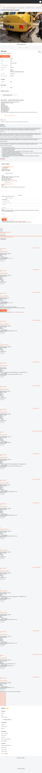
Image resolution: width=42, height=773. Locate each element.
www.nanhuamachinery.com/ (7, 183)
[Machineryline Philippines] (7, 2)
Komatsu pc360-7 (3, 658)
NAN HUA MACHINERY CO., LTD (8, 166)
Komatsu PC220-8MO (4, 324)
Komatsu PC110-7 (3, 412)
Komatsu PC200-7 (3, 550)
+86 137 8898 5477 (13, 180)
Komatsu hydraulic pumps (5, 235)
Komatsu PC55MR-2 (4, 296)
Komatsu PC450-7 (3, 365)
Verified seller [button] (6, 167)
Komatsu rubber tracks (31, 235)
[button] (40, 2)
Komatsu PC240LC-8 (4, 344)
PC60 (11, 60)
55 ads (6, 168)
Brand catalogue (4, 740)
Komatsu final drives (13, 235)
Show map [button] (20, 195)
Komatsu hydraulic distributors (7, 236)
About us (2, 713)
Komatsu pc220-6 (3, 434)
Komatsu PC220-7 (3, 457)
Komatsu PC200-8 (3, 590)
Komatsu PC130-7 (3, 273)
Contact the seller (5, 56)
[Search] (40, 5)
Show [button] (9, 180)
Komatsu (11, 58)
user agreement (23, 221)
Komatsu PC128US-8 (4, 389)
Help (2, 715)
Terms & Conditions (4, 733)
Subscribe (3, 310)
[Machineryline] (4, 8)
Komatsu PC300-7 (3, 680)
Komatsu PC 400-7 (4, 251)
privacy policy (16, 221)
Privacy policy (3, 735)
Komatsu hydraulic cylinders (22, 235)
